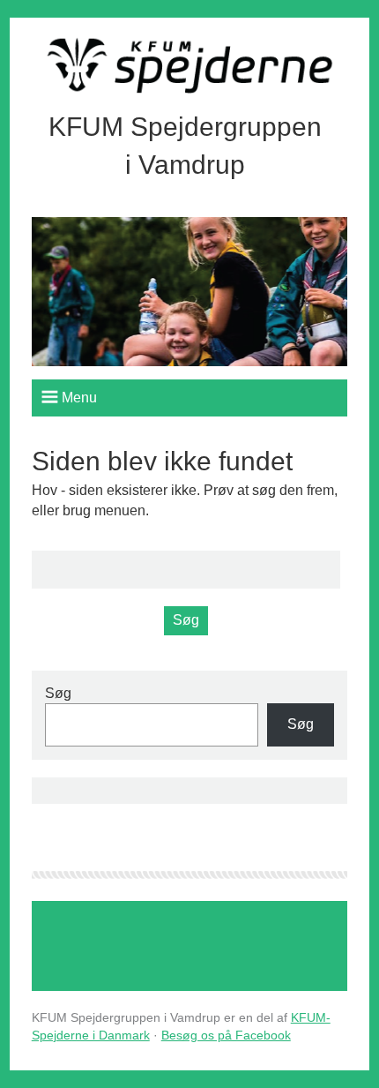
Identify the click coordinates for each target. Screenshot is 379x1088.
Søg (58, 693)
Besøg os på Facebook (226, 1035)
